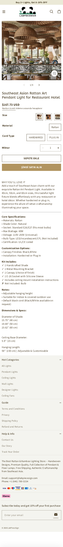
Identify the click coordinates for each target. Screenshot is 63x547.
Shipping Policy (10, 420)
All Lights (6, 365)
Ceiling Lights (9, 377)
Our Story (7, 445)
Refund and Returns (12, 426)
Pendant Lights (10, 371)
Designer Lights (10, 389)
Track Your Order (10, 451)
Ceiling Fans (8, 395)
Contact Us (7, 439)
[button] (4, 11)
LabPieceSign (13, 528)
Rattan (55, 127)
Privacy (5, 414)
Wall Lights (7, 383)
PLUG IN (54, 137)
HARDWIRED (36, 137)
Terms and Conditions (13, 408)
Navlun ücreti (9, 108)
